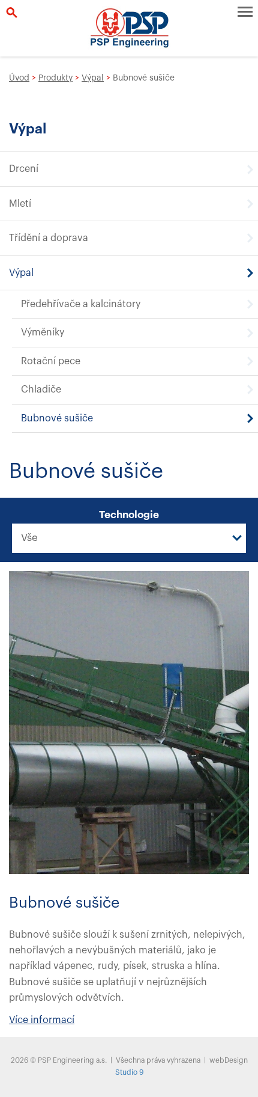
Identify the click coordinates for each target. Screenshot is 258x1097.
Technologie (129, 515)
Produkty (55, 78)
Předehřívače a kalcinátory (80, 304)
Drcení (23, 169)
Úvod (19, 78)
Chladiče (41, 389)
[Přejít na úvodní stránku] (129, 28)
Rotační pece (50, 361)
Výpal (93, 78)
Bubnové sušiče (57, 418)
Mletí (20, 204)
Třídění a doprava (48, 238)
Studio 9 (129, 1072)
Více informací (41, 1020)
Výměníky (42, 332)
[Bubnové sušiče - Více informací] (129, 722)
